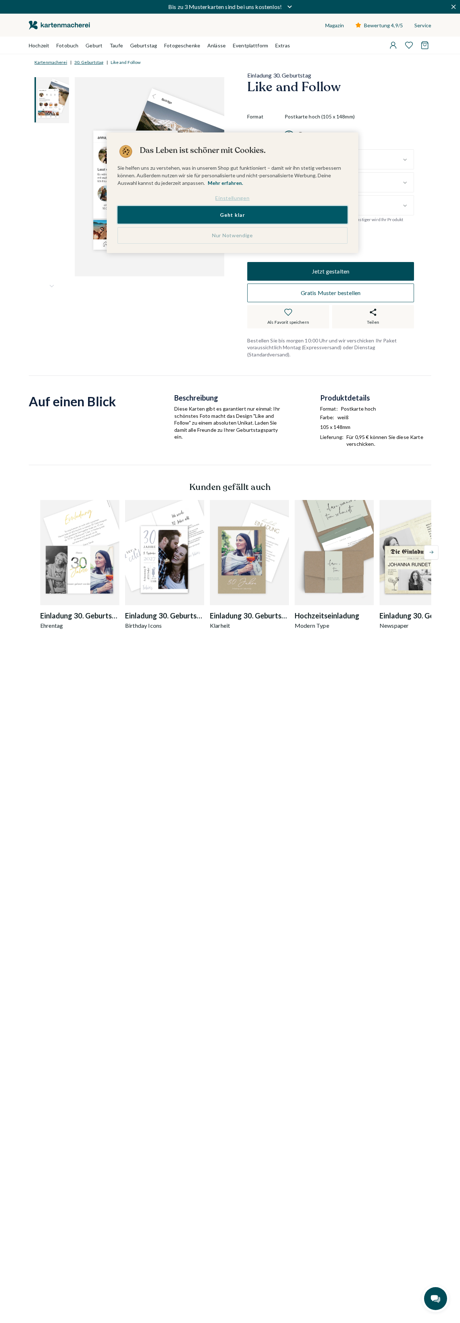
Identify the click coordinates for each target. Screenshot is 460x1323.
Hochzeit (39, 45)
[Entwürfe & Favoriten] (408, 45)
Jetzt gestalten (330, 271)
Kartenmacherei (50, 62)
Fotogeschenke (182, 45)
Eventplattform (250, 45)
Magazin (334, 25)
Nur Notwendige (232, 235)
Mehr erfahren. (225, 183)
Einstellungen (232, 198)
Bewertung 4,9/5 (383, 25)
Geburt (94, 45)
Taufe (116, 45)
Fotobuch (67, 45)
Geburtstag (143, 45)
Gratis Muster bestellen (331, 292)
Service (422, 25)
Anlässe (216, 45)
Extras (282, 45)
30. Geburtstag (89, 62)
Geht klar (232, 214)
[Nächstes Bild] (51, 286)
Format (255, 116)
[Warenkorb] (424, 45)
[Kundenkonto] (393, 45)
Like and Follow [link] (126, 62)
